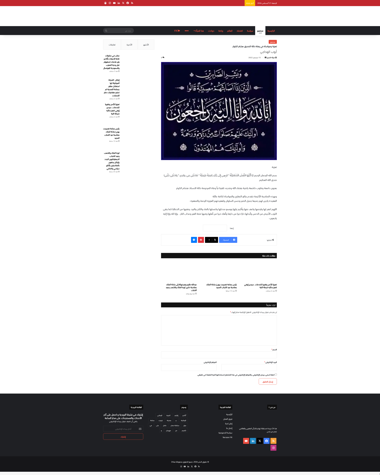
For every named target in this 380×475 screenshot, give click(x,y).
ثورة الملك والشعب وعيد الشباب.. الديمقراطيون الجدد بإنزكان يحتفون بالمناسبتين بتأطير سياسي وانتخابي (111, 160)
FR (176, 30)
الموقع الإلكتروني (210, 362)
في (151, 425)
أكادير (184, 415)
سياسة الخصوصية (225, 432)
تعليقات (112, 44)
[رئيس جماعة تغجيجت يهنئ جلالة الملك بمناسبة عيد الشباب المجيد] (219, 271)
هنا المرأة (199, 30)
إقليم (176, 415)
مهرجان (168, 430)
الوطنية (183, 420)
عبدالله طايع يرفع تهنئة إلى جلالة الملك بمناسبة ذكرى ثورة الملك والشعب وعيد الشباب (181, 287)
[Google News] (215, 228)
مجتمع (260, 30)
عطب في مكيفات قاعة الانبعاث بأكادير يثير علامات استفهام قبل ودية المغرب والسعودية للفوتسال (111, 62)
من (176, 430)
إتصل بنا (229, 428)
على (157, 425)
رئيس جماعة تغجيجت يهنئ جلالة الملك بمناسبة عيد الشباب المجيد (221, 285)
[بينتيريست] (201, 240)
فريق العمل (227, 419)
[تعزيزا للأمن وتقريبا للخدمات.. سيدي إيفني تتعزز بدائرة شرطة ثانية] (259, 271)
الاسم (274, 349)
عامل (164, 425)
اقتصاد (240, 30)
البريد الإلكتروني (270, 362)
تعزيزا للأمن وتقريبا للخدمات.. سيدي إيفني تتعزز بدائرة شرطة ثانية (260, 285)
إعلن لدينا (228, 423)
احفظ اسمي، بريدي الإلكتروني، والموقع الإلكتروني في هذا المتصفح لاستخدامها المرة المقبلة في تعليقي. (235, 374)
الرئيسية (271, 30)
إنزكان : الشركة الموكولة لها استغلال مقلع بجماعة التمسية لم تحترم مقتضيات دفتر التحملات (111, 87)
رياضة (220, 30)
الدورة (168, 415)
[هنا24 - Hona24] (267, 15)
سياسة (250, 30)
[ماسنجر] (194, 240)
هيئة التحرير (271, 57)
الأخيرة (129, 44)
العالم (229, 30)
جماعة (152, 420)
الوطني (159, 415)
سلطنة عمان (175, 425)
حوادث (211, 30)
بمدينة (169, 420)
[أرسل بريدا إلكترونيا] (265, 57)
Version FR (227, 437)
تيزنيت (161, 420)
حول (184, 425)
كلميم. (183, 430)
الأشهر (146, 44)
